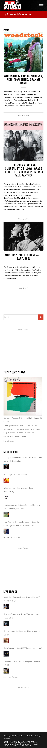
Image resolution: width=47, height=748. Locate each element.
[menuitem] (39, 5)
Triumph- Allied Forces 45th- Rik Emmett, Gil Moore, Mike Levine (23, 459)
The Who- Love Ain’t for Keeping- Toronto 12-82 (22, 663)
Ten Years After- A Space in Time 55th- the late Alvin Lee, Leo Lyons (22, 507)
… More (23, 436)
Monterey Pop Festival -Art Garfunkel (23, 256)
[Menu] (39, 5)
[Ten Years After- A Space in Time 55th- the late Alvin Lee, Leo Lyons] (6, 514)
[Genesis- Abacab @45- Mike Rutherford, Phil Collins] (23, 396)
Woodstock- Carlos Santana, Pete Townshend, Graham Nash (23, 79)
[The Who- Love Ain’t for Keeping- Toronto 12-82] (6, 671)
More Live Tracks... (11, 677)
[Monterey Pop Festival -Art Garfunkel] (23, 236)
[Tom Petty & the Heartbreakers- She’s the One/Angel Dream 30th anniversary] (6, 531)
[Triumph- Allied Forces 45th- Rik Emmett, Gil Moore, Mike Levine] (6, 466)
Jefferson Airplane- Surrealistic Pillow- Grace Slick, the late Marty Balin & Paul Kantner (23, 170)
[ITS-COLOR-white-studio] (20, 5)
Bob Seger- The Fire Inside (15, 474)
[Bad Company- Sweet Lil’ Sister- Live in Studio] (6, 654)
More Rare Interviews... (12, 537)
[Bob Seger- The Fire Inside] (6, 480)
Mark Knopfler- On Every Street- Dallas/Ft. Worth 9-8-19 (22, 599)
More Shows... (9, 441)
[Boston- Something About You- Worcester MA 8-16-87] (6, 623)
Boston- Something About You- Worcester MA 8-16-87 (22, 616)
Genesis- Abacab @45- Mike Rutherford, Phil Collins (23, 420)
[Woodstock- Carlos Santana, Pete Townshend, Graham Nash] (23, 52)
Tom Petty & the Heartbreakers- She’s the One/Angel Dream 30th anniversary (21, 524)
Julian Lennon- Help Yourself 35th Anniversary (18, 490)
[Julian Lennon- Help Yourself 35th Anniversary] (6, 497)
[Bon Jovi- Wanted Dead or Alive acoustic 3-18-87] (6, 640)
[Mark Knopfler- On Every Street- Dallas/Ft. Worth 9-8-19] (6, 606)
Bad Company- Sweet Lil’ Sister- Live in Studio (23, 648)
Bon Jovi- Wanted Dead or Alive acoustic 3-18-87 (22, 633)
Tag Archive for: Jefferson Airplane (17, 14)
